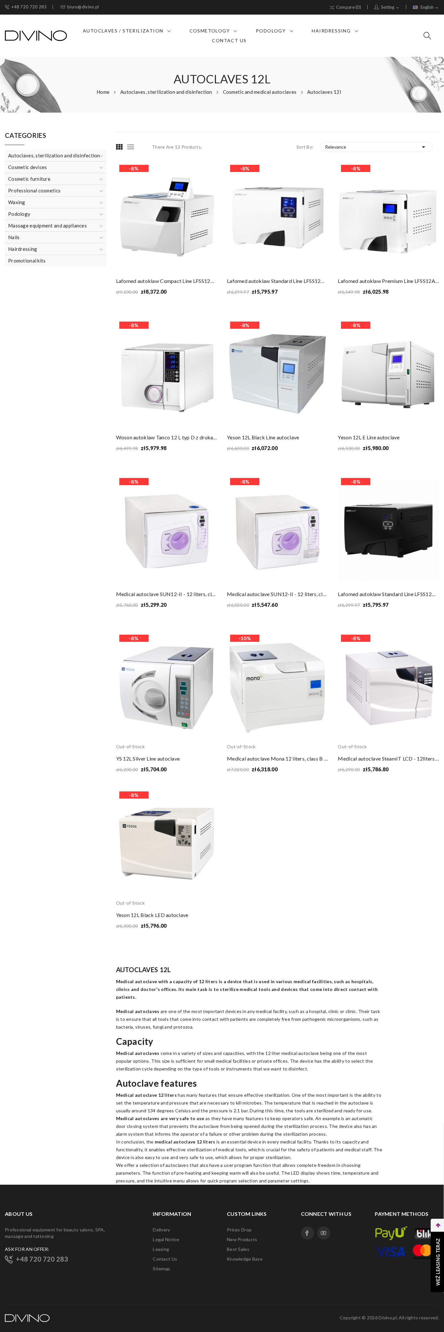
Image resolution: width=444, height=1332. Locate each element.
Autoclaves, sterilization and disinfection (54, 155)
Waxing (16, 202)
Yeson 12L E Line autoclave (368, 437)
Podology (19, 214)
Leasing (161, 1249)
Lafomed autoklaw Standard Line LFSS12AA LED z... (277, 281)
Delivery (161, 1229)
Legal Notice (166, 1239)
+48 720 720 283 (28, 7)
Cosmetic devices (27, 167)
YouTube (323, 1233)
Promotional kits (27, 260)
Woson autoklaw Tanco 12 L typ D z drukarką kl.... (166, 437)
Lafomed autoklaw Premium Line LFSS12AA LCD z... (388, 281)
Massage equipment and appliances (47, 225)
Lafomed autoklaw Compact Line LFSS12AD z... (166, 281)
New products (242, 1239)
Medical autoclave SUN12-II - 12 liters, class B (166, 594)
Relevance (376, 147)
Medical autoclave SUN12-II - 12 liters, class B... (277, 594)
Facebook (307, 1233)
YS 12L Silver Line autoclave (148, 758)
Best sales (238, 1249)
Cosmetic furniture (29, 179)
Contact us (165, 1259)
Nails (14, 237)
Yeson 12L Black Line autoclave (263, 437)
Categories (25, 135)
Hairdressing (22, 249)
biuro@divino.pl (83, 7)
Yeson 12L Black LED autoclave (152, 915)
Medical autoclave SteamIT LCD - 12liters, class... (388, 758)
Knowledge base (245, 1259)
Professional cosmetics (34, 190)
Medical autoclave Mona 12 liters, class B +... (277, 758)
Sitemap (161, 1268)
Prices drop (239, 1229)
